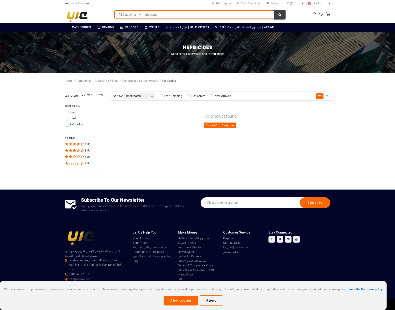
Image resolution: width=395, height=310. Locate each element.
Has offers (198, 96)
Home (69, 80)
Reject (211, 300)
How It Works (186, 251)
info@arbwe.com (80, 279)
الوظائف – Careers (189, 256)
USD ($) (289, 3)
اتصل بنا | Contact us (236, 247)
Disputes (229, 238)
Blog (135, 261)
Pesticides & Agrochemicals (140, 80)
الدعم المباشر (231, 251)
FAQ (180, 279)
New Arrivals (222, 96)
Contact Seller (232, 242)
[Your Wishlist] (321, 14)
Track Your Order (250, 3)
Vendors (131, 27)
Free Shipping (173, 96)
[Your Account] (314, 14)
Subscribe (315, 202)
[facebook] (271, 239)
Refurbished (76, 124)
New (72, 112)
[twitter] (280, 239)
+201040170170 (79, 274)
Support (275, 3)
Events (154, 27)
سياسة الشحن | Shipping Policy (152, 256)
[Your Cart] (328, 14)
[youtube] (296, 239)
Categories (81, 27)
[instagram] (288, 239)
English (318, 3)
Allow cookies (181, 300)
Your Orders (140, 242)
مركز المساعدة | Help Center (189, 27)
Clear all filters (94, 95)
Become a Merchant (191, 247)
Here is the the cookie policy (364, 289)
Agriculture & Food (106, 80)
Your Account (141, 238)
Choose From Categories (220, 125)
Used (72, 118)
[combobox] (139, 95)
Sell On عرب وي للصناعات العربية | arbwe (247, 27)
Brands (108, 27)
